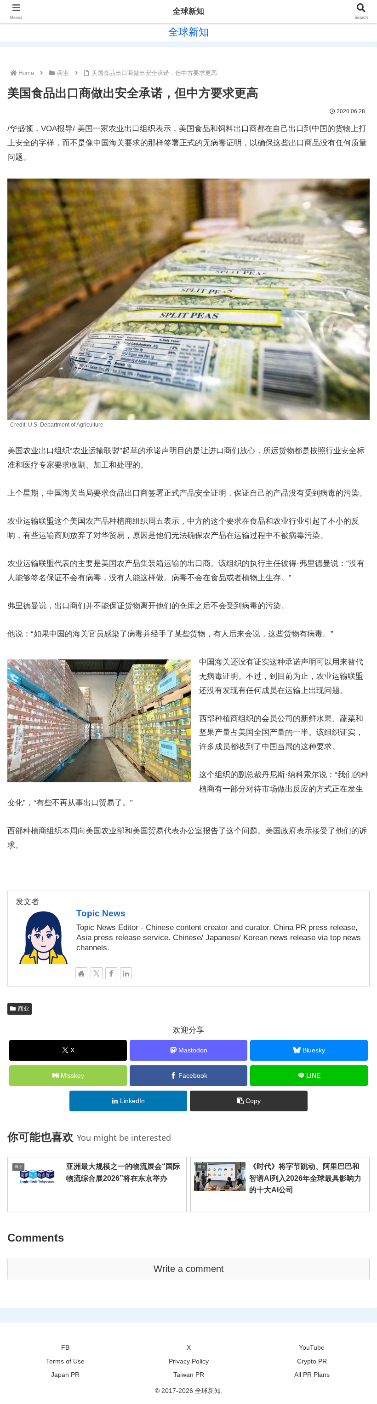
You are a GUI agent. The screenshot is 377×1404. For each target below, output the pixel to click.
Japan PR (65, 1374)
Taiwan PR (188, 1374)
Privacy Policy (189, 1361)
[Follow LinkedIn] (126, 973)
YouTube (312, 1347)
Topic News (101, 913)
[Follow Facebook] (111, 973)
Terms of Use (65, 1361)
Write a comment (189, 1269)
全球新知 (188, 11)
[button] (249, 1101)
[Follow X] (97, 973)
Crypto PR (312, 1361)
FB (65, 1347)
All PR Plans (312, 1374)
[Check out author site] (81, 973)
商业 (23, 1008)
